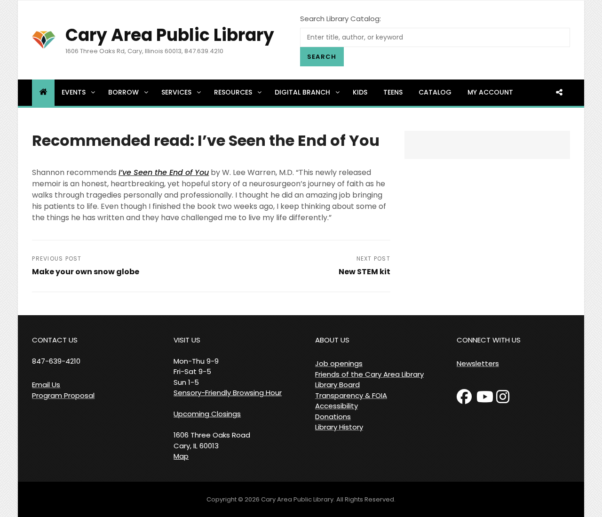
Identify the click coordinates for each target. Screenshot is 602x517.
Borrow (123, 92)
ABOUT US (332, 340)
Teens (393, 92)
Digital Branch (302, 92)
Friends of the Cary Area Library (369, 374)
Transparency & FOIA (351, 395)
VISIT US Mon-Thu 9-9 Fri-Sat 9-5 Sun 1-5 (196, 361)
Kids (360, 92)
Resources (233, 92)
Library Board (337, 385)
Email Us (46, 385)
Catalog (435, 92)
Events (74, 92)
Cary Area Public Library (169, 35)
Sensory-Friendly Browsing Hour (228, 393)
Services (176, 92)
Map (181, 456)
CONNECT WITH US (489, 340)
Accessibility (336, 406)
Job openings (339, 363)
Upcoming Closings (207, 414)
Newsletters (478, 363)
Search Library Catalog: (340, 19)
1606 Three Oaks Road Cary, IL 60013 (212, 440)
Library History (339, 427)
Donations (333, 417)
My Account (490, 92)
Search (322, 56)
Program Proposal (63, 395)
